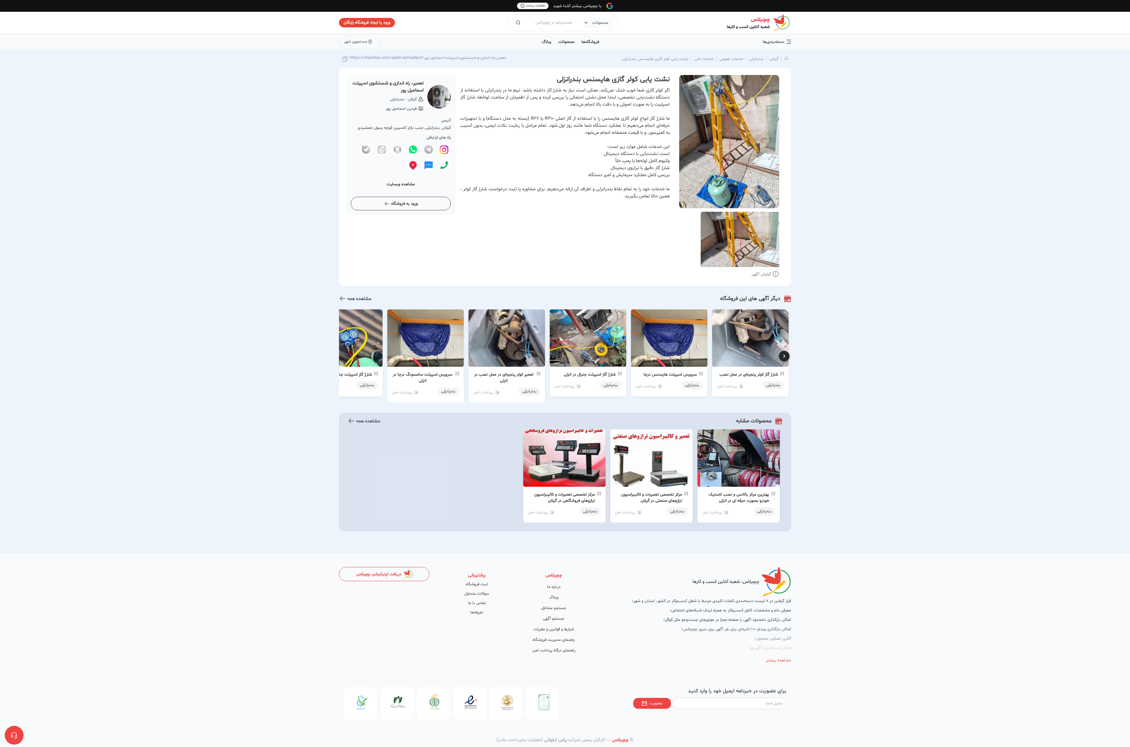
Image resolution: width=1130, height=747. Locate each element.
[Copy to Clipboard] (344, 59)
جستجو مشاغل (553, 608)
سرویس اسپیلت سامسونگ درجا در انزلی (422, 377)
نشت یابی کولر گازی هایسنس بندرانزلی (655, 59)
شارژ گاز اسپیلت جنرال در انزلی (590, 374)
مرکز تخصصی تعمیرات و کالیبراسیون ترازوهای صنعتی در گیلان (651, 497)
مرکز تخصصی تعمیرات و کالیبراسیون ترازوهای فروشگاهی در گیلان (564, 497)
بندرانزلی (756, 59)
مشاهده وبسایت (401, 184)
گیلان (774, 59)
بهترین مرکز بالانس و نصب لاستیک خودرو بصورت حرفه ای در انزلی (739, 497)
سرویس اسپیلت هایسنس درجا (670, 374)
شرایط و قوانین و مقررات (553, 629)
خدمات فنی (704, 59)
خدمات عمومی (731, 59)
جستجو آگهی (553, 618)
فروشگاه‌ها (590, 42)
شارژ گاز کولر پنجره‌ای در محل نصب (748, 374)
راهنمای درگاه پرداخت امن (553, 650)
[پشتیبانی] (14, 735)
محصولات (566, 42)
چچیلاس (760, 19)
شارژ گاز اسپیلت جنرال (353, 374)
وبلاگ (546, 42)
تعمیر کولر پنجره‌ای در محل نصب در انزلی (504, 377)
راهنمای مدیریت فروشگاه (554, 640)
